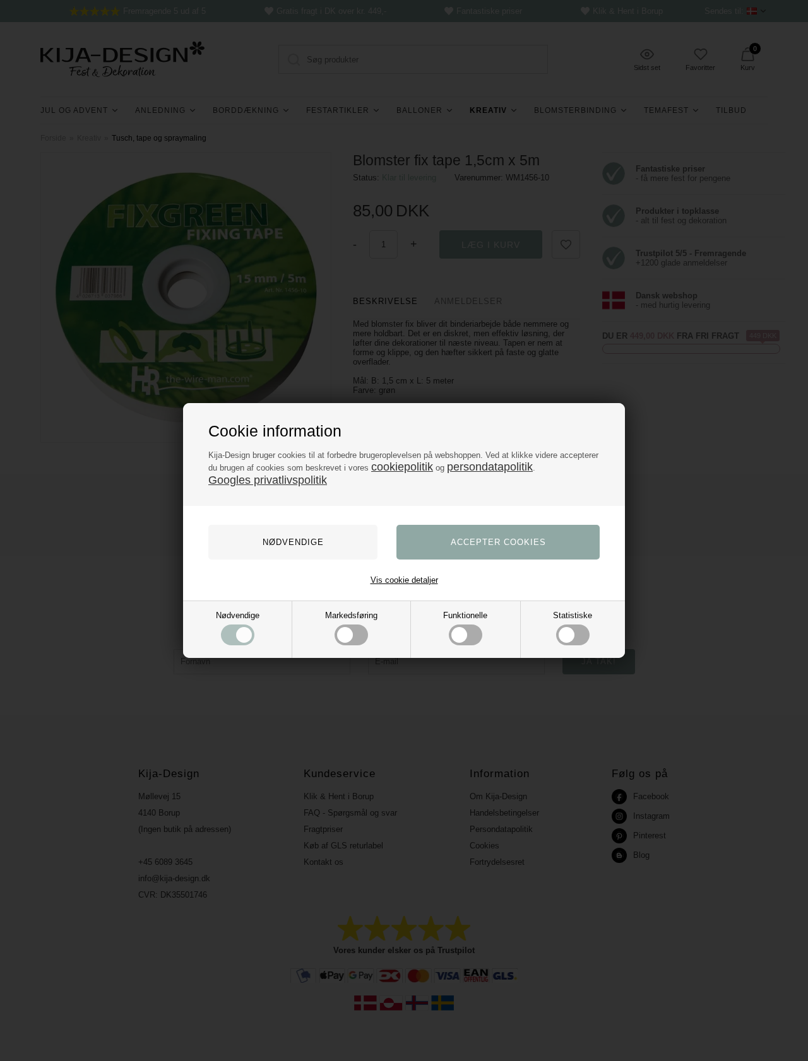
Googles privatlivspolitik (267, 480)
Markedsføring (351, 615)
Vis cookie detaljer (404, 580)
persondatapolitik (490, 466)
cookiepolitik (402, 466)
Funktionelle (465, 615)
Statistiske (572, 615)
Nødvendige (237, 615)
